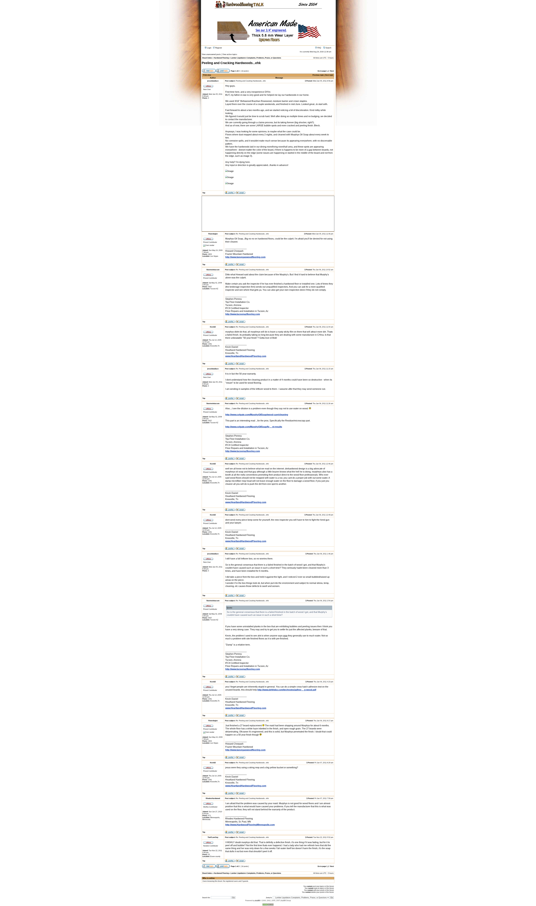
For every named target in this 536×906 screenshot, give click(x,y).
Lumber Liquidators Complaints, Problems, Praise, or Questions (256, 58)
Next (332, 71)
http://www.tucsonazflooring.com (242, 314)
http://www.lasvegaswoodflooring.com (245, 257)
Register (218, 48)
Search (328, 48)
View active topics (229, 54)
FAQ (319, 48)
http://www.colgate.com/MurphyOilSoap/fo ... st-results (253, 427)
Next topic (329, 75)
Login (208, 48)
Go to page (322, 71)
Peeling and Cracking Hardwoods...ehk (231, 63)
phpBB (257, 901)
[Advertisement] (232, 213)
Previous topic (318, 75)
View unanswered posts (211, 54)
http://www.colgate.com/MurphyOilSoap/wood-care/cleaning (256, 414)
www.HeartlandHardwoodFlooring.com (245, 356)
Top (203, 193)
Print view (207, 75)
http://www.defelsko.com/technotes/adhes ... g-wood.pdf (286, 690)
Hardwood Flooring (221, 58)
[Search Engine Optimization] (268, 905)
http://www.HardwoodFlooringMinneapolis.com (250, 825)
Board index (207, 58)
